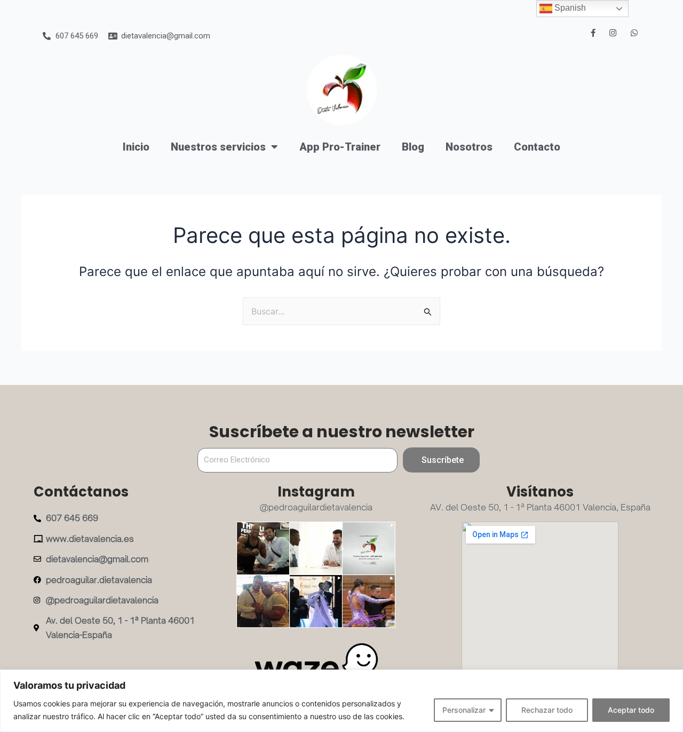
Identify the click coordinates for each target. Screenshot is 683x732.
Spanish (569, 7)
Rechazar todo (547, 709)
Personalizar (464, 709)
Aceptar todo (631, 709)
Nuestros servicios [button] (218, 146)
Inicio (136, 146)
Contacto (537, 146)
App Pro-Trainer (339, 146)
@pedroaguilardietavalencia (316, 507)
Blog (413, 146)
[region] (341, 701)
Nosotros (469, 146)
